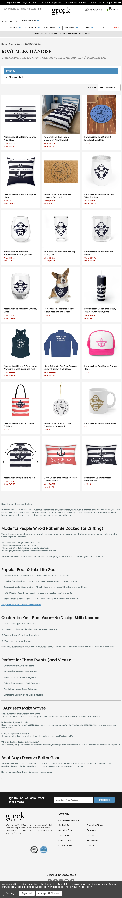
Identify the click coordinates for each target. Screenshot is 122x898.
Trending (115, 28)
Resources (92, 830)
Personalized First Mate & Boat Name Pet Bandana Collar (59, 310)
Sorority (30, 27)
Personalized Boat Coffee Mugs (100, 423)
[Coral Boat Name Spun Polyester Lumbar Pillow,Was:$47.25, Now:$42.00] (61, 455)
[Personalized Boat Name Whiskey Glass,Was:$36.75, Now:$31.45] (20, 286)
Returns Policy (64, 840)
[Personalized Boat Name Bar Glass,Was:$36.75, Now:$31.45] (101, 229)
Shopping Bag (65, 830)
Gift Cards (91, 835)
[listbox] (109, 87)
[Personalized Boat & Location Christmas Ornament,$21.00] (61, 401)
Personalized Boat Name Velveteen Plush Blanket (56, 138)
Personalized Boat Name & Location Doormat (57, 196)
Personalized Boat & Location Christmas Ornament (58, 425)
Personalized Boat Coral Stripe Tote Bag (19, 425)
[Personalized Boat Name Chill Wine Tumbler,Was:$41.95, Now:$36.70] (101, 171)
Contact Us (63, 825)
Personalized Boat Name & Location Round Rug (97, 138)
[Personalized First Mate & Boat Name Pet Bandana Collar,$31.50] (61, 286)
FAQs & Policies (65, 845)
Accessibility (92, 840)
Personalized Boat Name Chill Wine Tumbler (99, 196)
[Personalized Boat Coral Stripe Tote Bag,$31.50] (20, 401)
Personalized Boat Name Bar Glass (98, 253)
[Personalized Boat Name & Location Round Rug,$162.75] (101, 114)
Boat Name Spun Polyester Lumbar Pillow (97, 479)
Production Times (95, 825)
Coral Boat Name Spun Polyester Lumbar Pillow (60, 479)
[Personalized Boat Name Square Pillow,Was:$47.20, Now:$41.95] (20, 171)
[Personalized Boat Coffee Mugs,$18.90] (101, 401)
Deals (105, 28)
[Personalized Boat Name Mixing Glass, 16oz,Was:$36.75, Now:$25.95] (61, 229)
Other (86, 27)
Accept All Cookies (49, 893)
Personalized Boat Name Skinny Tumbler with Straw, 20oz (100, 310)
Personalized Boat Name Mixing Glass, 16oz (59, 253)
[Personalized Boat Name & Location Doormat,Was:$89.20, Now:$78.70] (61, 171)
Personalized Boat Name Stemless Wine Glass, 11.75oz (18, 253)
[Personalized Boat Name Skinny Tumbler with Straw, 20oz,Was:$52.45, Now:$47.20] (101, 286)
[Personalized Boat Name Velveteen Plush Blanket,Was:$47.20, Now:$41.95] (61, 114)
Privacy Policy (85, 886)
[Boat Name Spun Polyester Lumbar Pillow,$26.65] (101, 455)
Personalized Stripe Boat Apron (19, 477)
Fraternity (50, 27)
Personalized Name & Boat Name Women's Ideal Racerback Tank (20, 368)
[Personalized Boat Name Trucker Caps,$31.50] (101, 343)
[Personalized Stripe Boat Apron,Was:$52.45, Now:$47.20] (20, 455)
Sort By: (92, 87)
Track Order (63, 835)
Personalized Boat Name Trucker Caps (100, 368)
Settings (10, 893)
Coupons (91, 845)
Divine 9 (13, 27)
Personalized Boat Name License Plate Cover (20, 138)
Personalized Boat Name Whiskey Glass (20, 310)
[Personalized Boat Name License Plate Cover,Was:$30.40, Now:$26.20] (20, 114)
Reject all (26, 893)
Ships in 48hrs (8, 21)
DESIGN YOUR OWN (28, 21)
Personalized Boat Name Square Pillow (20, 196)
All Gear (69, 27)
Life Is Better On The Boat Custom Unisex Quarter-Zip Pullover (60, 368)
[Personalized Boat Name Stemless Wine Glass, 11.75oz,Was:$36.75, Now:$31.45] (20, 229)
